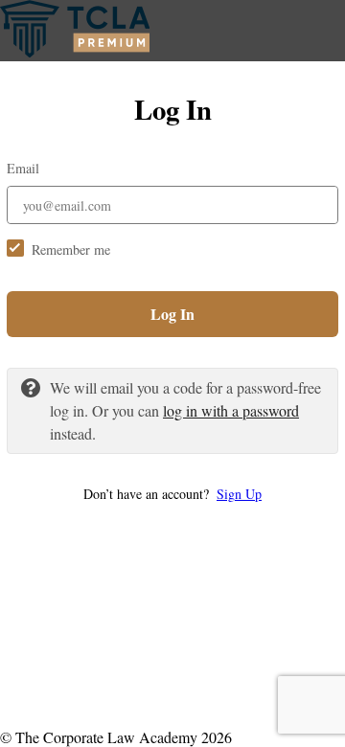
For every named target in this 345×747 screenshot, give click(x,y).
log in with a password (231, 410)
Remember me (71, 249)
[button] (172, 494)
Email (23, 168)
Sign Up (239, 494)
